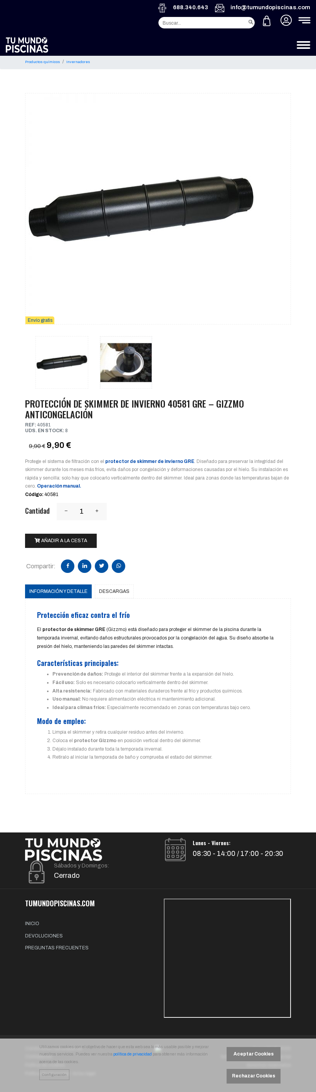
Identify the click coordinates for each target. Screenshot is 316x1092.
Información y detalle (58, 591)
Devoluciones (44, 936)
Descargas (114, 591)
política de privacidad (132, 1054)
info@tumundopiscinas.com (270, 7)
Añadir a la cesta (63, 540)
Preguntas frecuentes (57, 948)
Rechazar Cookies (253, 1076)
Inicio (32, 923)
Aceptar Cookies (254, 1054)
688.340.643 (190, 7)
